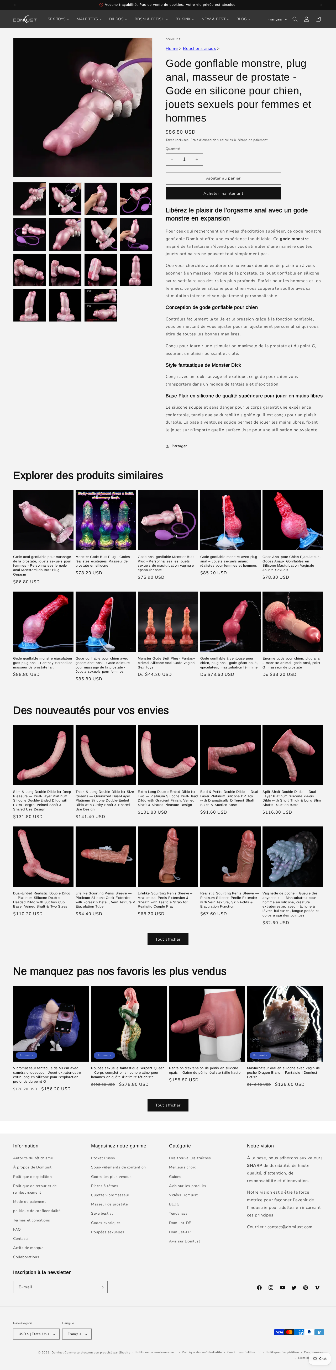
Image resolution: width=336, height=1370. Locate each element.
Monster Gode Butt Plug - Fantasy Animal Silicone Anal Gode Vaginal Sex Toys (167, 662)
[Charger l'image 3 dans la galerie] (100, 198)
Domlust (58, 1353)
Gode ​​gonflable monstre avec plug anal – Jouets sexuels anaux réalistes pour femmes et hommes (228, 561)
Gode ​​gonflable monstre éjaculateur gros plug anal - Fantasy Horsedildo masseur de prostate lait (42, 662)
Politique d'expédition (32, 1176)
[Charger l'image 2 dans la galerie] (65, 198)
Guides (175, 1176)
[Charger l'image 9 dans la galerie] (29, 270)
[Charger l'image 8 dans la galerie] (136, 234)
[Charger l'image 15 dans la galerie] (100, 305)
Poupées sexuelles (107, 1232)
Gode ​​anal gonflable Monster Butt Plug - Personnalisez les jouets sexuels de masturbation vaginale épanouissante (166, 563)
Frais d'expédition (205, 140)
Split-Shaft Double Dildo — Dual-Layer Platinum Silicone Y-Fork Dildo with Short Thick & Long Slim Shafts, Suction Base (291, 798)
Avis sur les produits (187, 1185)
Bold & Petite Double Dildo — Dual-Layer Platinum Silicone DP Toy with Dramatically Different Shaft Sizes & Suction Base (229, 798)
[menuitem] (58, 19)
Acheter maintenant (223, 193)
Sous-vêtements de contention (118, 1167)
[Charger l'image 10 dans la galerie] (65, 270)
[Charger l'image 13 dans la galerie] (29, 305)
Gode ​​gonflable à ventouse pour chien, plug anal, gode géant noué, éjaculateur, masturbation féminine (229, 662)
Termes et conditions (31, 1220)
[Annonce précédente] (15, 5)
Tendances (178, 1213)
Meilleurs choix (182, 1167)
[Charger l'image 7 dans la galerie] (100, 234)
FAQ (17, 1229)
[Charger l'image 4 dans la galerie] (136, 198)
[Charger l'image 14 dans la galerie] (65, 305)
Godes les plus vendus (111, 1176)
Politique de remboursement (156, 1352)
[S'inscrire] (101, 1287)
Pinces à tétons (104, 1185)
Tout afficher (168, 939)
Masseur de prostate (109, 1204)
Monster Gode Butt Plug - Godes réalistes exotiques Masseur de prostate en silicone (103, 561)
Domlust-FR (180, 1232)
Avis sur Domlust (184, 1241)
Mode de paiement (29, 1201)
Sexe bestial (102, 1213)
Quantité (173, 148)
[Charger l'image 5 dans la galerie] (29, 234)
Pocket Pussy (103, 1158)
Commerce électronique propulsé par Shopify (97, 1353)
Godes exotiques (106, 1222)
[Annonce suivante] (321, 5)
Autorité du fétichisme (33, 1158)
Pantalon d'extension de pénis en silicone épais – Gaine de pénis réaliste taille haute (204, 1070)
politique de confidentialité (37, 1210)
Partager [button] (179, 446)
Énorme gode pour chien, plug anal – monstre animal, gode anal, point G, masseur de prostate (291, 662)
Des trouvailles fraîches (190, 1158)
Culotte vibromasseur (110, 1195)
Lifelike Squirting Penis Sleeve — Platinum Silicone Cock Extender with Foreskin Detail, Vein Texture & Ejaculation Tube (106, 900)
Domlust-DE (180, 1222)
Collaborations (26, 1257)
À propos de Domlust (32, 1167)
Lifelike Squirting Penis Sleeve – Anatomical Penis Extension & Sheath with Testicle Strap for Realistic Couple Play (165, 900)
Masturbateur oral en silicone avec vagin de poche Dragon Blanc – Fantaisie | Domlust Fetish (283, 1072)
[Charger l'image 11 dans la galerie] (100, 270)
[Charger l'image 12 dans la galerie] (136, 270)
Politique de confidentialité (202, 1352)
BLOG (174, 1204)
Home (172, 48)
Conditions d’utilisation (244, 1352)
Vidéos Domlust (183, 1195)
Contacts (21, 1238)
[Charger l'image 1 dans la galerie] (29, 198)
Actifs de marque (28, 1247)
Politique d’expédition (282, 1352)
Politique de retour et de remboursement (35, 1189)
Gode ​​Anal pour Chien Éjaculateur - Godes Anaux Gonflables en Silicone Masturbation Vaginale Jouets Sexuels (291, 563)
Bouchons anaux (199, 48)
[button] (295, 19)
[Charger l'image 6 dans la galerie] (65, 234)
